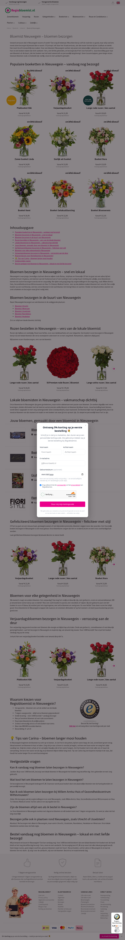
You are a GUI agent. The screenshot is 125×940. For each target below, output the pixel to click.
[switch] (117, 930)
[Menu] (121, 914)
